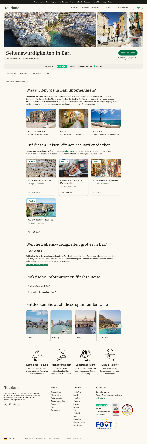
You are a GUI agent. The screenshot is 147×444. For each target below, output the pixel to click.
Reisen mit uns (56, 392)
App (52, 407)
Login (138, 8)
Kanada (76, 407)
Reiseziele (10, 81)
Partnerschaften (57, 398)
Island (76, 395)
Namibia (76, 404)
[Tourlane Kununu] (18, 404)
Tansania (77, 401)
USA (75, 410)
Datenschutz (40, 439)
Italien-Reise (69, 151)
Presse (53, 404)
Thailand (77, 413)
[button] (11, 8)
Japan (76, 416)
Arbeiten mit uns (56, 395)
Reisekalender (79, 425)
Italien (22, 81)
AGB (49, 439)
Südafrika (77, 398)
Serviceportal (55, 410)
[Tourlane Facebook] (5, 404)
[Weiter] (120, 326)
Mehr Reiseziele (79, 422)
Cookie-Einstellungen (73, 439)
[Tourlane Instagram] (10, 404)
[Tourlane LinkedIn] (14, 404)
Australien (77, 419)
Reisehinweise (58, 439)
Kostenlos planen (128, 53)
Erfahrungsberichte (58, 401)
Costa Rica (77, 392)
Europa (17, 81)
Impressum (29, 439)
